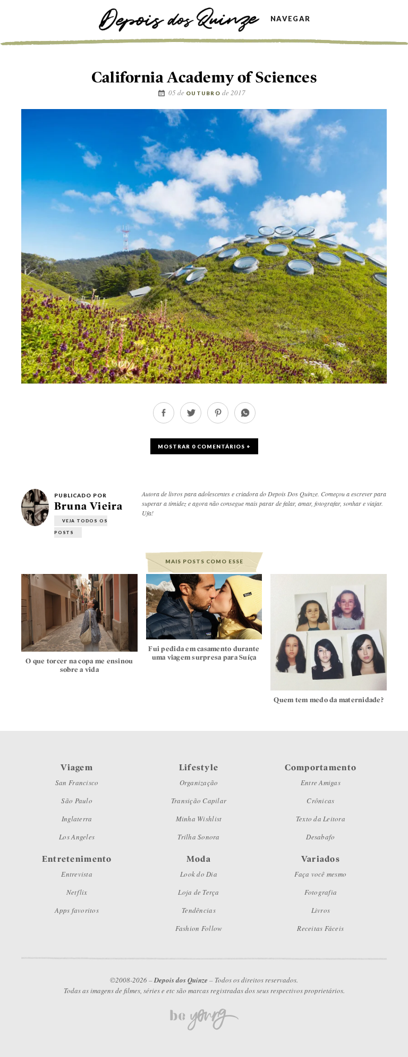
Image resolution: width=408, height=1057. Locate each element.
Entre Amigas (321, 782)
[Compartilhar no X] (190, 420)
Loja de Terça (198, 892)
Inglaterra (77, 818)
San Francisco (76, 782)
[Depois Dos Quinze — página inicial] (184, 18)
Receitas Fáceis (320, 928)
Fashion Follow (199, 928)
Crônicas (320, 800)
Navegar (290, 18)
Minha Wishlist (199, 818)
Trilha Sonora (198, 837)
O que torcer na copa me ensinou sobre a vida (79, 665)
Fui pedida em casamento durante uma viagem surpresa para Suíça (203, 653)
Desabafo (320, 837)
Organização (199, 782)
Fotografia (320, 892)
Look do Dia (198, 874)
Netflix (77, 892)
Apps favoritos (77, 910)
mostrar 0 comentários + (204, 446)
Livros (320, 910)
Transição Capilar (198, 800)
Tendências (199, 910)
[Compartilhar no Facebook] (163, 420)
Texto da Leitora (320, 818)
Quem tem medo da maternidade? (329, 700)
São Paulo (76, 800)
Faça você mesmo (320, 874)
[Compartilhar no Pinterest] (218, 420)
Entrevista (76, 874)
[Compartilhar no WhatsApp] (245, 420)
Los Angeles (77, 837)
